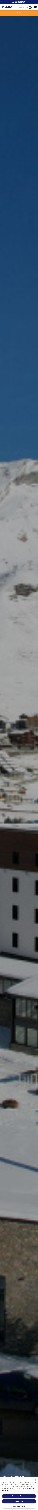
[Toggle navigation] (35, 7)
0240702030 (20, 2)
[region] (19, 1493)
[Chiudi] (35, 1480)
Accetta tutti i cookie (19, 1496)
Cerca (19, 13)
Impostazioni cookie (19, 1506)
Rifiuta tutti (19, 1501)
